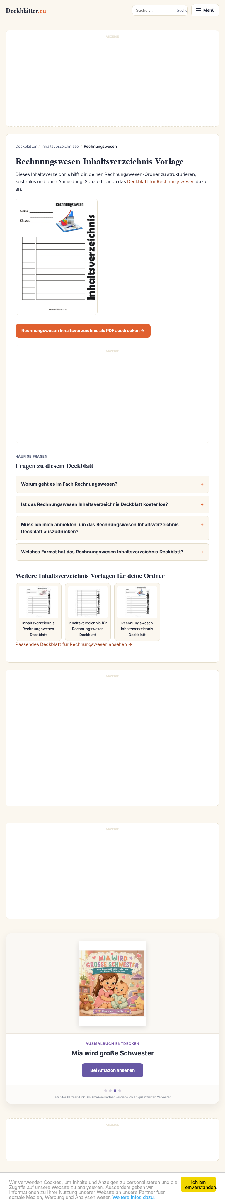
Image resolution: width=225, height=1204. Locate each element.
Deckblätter (26, 10)
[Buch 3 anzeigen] (115, 1090)
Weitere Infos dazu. (133, 1196)
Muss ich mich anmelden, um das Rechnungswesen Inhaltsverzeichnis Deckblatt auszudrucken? (100, 528)
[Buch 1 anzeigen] (105, 1090)
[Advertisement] (112, 81)
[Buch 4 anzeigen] (119, 1090)
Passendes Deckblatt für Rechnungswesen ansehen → (74, 644)
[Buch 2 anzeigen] (110, 1090)
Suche (182, 10)
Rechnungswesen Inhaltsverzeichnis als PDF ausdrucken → (83, 330)
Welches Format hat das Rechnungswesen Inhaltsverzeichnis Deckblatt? (102, 552)
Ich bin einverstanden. (200, 1184)
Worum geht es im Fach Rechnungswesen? (69, 484)
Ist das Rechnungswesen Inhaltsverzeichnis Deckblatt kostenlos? (94, 504)
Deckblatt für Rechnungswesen (161, 181)
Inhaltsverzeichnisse (60, 146)
